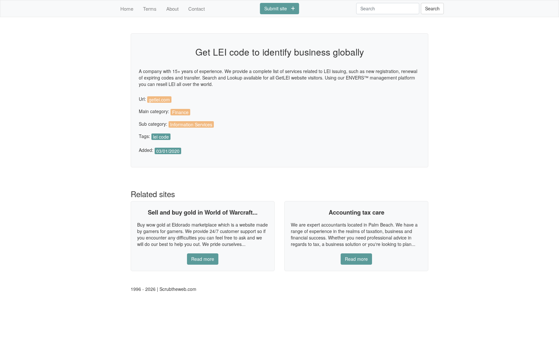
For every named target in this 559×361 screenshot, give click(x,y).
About (172, 8)
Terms (150, 8)
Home (126, 8)
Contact (196, 8)
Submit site (277, 8)
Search (432, 8)
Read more (202, 259)
